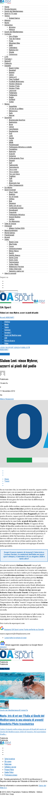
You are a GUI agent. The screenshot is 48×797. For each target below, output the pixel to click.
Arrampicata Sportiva (17, 120)
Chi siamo (7, 761)
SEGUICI (3, 647)
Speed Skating (14, 217)
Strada (11, 52)
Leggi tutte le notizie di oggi (15, 638)
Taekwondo (13, 165)
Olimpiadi (8, 226)
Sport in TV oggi (10, 13)
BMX (11, 45)
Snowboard (13, 210)
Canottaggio (13, 129)
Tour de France (14, 39)
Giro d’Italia (13, 36)
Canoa (11, 127)
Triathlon (12, 176)
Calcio (11, 75)
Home (6, 7)
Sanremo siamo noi (16, 271)
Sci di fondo (13, 197)
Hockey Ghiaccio (15, 84)
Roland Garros (14, 18)
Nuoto (6, 23)
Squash (12, 160)
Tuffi (10, 178)
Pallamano (13, 93)
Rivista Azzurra (10, 9)
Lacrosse (12, 90)
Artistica (12, 27)
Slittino (11, 199)
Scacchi (12, 154)
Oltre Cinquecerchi (16, 185)
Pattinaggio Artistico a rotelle (20, 147)
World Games (9, 233)
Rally (11, 113)
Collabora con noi (10, 766)
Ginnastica (8, 25)
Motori (7, 104)
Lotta (11, 140)
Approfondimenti (11, 230)
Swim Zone (13, 260)
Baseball (12, 70)
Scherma (12, 156)
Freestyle (12, 212)
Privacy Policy (9, 769)
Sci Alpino (8, 187)
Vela (10, 181)
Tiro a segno (14, 172)
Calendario (13, 48)
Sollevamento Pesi (16, 158)
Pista (11, 41)
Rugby (11, 97)
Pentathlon (13, 149)
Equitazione (13, 131)
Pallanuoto (13, 95)
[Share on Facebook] (26, 471)
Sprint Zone (13, 258)
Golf (10, 133)
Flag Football (14, 79)
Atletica (7, 20)
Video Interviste (15, 269)
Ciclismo (7, 34)
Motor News (14, 251)
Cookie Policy (8, 772)
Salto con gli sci (15, 206)
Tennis (7, 16)
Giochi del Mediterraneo (13, 11)
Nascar (11, 115)
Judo (11, 136)
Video (6, 239)
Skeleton (12, 203)
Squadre (7, 66)
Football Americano (16, 81)
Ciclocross (13, 54)
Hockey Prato (14, 88)
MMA (11, 142)
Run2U (11, 253)
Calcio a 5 (13, 77)
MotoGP (7, 61)
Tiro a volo (13, 169)
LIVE (6, 57)
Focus (11, 246)
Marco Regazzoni (7, 399)
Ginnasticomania (15, 249)
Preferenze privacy (10, 775)
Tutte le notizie (10, 224)
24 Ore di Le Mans (16, 109)
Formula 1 (8, 59)
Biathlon (12, 194)
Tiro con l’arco (14, 174)
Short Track (13, 192)
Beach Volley (14, 68)
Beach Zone (13, 242)
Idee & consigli (10, 273)
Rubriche (12, 151)
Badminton (13, 122)
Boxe (11, 124)
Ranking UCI (13, 50)
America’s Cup (14, 183)
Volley (11, 102)
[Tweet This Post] (26, 473)
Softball (12, 99)
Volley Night (13, 264)
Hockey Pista (14, 86)
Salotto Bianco (14, 255)
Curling (11, 219)
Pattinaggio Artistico (17, 215)
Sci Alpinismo (14, 221)
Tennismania (14, 262)
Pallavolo (8, 63)
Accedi (7, 237)
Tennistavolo (14, 167)
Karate (11, 138)
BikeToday (13, 244)
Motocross (13, 111)
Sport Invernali (10, 190)
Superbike (13, 106)
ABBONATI (10, 317)
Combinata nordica (16, 208)
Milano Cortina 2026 (17, 228)
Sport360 (8, 118)
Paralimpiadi (14, 145)
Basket (11, 72)
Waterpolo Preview (16, 267)
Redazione (7, 764)
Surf (10, 163)
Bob (10, 201)
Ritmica (12, 29)
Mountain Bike (14, 43)
